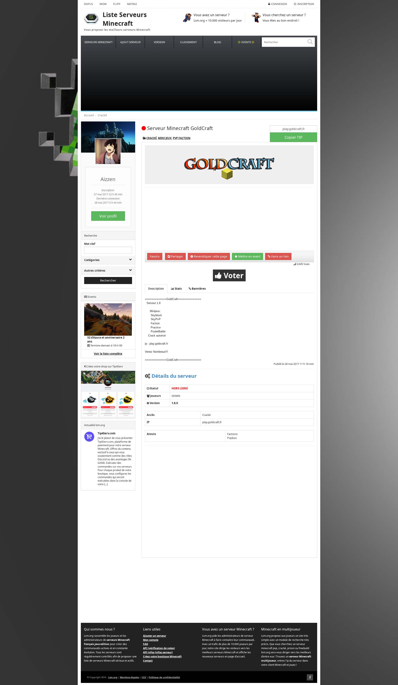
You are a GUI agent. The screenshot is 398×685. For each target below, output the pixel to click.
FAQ (145, 644)
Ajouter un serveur (154, 636)
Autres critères (94, 270)
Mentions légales (129, 677)
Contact (148, 660)
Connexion (279, 4)
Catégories (92, 260)
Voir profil (108, 216)
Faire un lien (280, 256)
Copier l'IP (293, 137)
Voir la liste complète (108, 354)
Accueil (89, 115)
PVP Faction (182, 138)
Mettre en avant (248, 256)
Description (156, 288)
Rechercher (108, 280)
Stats (178, 288)
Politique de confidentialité (164, 677)
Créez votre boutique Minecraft (162, 656)
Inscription (305, 4)
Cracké (102, 115)
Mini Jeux (165, 138)
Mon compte (150, 640)
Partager (176, 256)
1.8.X (175, 403)
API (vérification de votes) (159, 648)
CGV (144, 677)
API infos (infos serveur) (158, 652)
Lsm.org (112, 677)
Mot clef (89, 244)
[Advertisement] (205, 80)
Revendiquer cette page (210, 256)
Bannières (198, 288)
